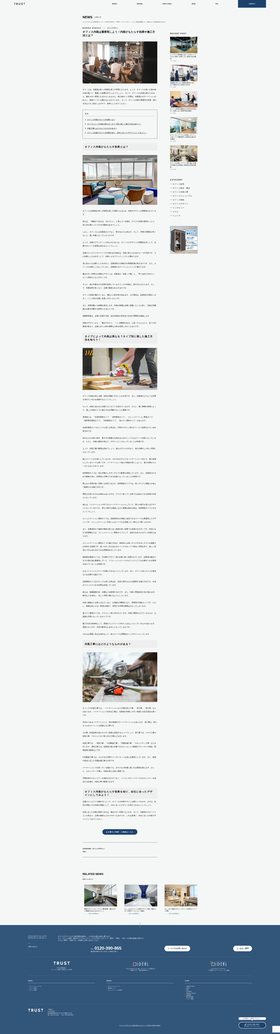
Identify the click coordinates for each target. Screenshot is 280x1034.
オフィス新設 (33, 988)
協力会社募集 (189, 997)
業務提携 (188, 995)
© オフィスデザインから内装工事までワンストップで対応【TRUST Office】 (140, 1025)
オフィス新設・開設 (181, 188)
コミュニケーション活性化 (115, 990)
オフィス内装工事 (180, 192)
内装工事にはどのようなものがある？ (102, 128)
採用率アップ (111, 988)
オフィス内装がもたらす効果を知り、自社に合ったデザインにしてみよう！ (117, 133)
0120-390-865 (107, 948)
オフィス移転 (178, 200)
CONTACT (252, 4)
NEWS (194, 4)
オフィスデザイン (112, 28)
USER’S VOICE (167, 4)
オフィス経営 (178, 184)
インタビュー (178, 208)
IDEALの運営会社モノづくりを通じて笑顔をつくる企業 (61, 968)
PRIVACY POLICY (191, 993)
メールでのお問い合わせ (177, 948)
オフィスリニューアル (182, 196)
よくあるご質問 (242, 948)
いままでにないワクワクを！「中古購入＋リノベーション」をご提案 (218, 969)
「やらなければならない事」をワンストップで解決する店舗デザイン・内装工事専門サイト (140, 969)
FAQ (216, 4)
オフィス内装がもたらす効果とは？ (101, 120)
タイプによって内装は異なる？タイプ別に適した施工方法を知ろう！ (114, 124)
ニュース (176, 216)
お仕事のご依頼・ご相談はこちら (120, 832)
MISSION (139, 4)
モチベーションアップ (114, 986)
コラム (176, 212)
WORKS (114, 4)
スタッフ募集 (189, 998)
